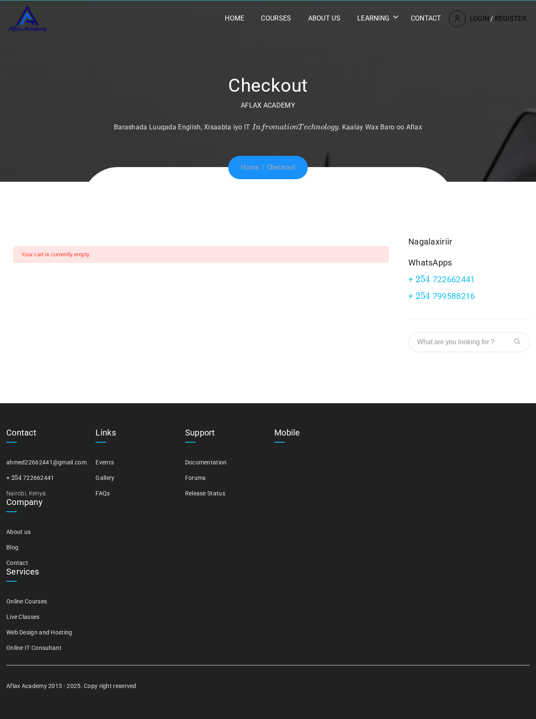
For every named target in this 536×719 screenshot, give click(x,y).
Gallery (104, 477)
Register (510, 19)
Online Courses (26, 601)
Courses (276, 18)
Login (480, 19)
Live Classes (23, 616)
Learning (373, 18)
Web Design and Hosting (39, 632)
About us (324, 18)
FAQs (102, 493)
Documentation (206, 462)
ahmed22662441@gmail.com (46, 462)
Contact (426, 18)
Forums (195, 477)
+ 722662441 (441, 279)
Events (104, 462)
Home (234, 18)
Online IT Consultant (34, 647)
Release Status (205, 493)
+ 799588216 (441, 296)
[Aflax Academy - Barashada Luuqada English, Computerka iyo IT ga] (27, 18)
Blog (12, 547)
